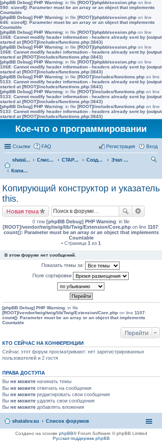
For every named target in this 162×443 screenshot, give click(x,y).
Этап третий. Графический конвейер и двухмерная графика (120, 160)
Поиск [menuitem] (155, 160)
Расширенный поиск (138, 211)
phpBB (66, 433)
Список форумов (46, 160)
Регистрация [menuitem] (120, 146)
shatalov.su (21, 160)
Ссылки (21, 146)
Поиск (125, 211)
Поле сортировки (52, 275)
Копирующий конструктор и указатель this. (20, 170)
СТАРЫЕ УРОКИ (71, 160)
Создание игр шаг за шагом (95, 160)
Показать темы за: (63, 265)
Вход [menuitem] (152, 146)
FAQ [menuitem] (46, 146)
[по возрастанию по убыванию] (81, 286)
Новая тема (22, 211)
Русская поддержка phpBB (81, 438)
